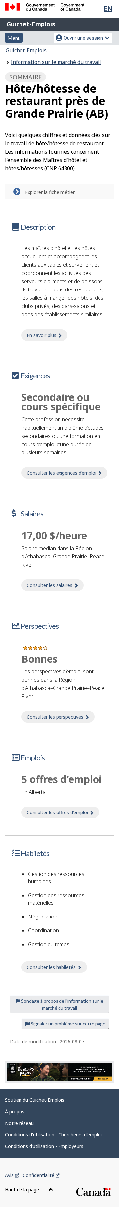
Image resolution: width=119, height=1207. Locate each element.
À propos (14, 1111)
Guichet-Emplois (31, 24)
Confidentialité (41, 1175)
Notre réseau (19, 1123)
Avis (12, 1175)
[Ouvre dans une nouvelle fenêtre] (59, 1072)
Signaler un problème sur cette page (67, 1023)
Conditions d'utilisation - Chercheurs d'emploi (53, 1134)
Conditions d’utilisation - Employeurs (44, 1146)
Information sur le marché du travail (56, 62)
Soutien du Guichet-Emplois (34, 1100)
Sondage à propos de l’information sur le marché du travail (61, 1004)
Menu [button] (13, 38)
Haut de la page (22, 1189)
